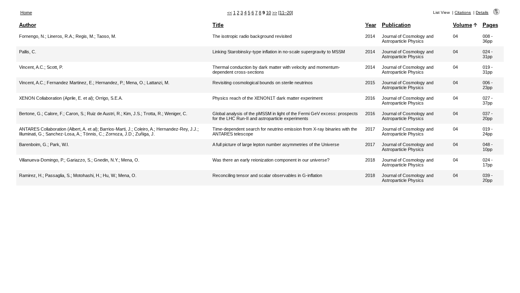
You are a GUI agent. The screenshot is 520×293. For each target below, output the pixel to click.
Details (482, 12)
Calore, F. (53, 113)
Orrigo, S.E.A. (109, 98)
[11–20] (285, 12)
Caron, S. (75, 113)
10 (268, 12)
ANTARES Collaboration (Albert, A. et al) (58, 129)
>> (274, 12)
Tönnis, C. (93, 133)
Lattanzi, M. (158, 82)
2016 (370, 98)
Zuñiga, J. (145, 133)
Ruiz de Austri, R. (104, 113)
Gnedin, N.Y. (106, 159)
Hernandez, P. (109, 82)
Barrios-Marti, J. (116, 129)
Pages (490, 25)
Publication (396, 25)
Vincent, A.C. (31, 67)
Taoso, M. (106, 36)
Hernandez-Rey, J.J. (176, 129)
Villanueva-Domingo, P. (41, 159)
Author (27, 25)
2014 (370, 36)
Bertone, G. (30, 113)
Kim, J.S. (132, 113)
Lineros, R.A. (60, 36)
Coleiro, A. (144, 129)
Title (217, 25)
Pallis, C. (27, 51)
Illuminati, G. (31, 133)
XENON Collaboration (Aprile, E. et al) (56, 98)
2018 (370, 159)
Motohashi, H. (86, 175)
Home (26, 12)
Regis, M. (85, 36)
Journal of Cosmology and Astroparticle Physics (407, 39)
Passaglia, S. (58, 175)
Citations (463, 12)
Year (370, 25)
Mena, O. (135, 82)
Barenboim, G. (33, 144)
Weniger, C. (176, 113)
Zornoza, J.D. (119, 133)
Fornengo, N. (32, 36)
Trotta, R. (152, 113)
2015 (370, 82)
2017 (370, 129)
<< (229, 12)
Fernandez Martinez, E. (70, 82)
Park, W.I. (59, 144)
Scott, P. (55, 67)
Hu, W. (109, 175)
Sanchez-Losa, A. (63, 133)
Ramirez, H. (31, 175)
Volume (462, 25)
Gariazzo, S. (79, 159)
